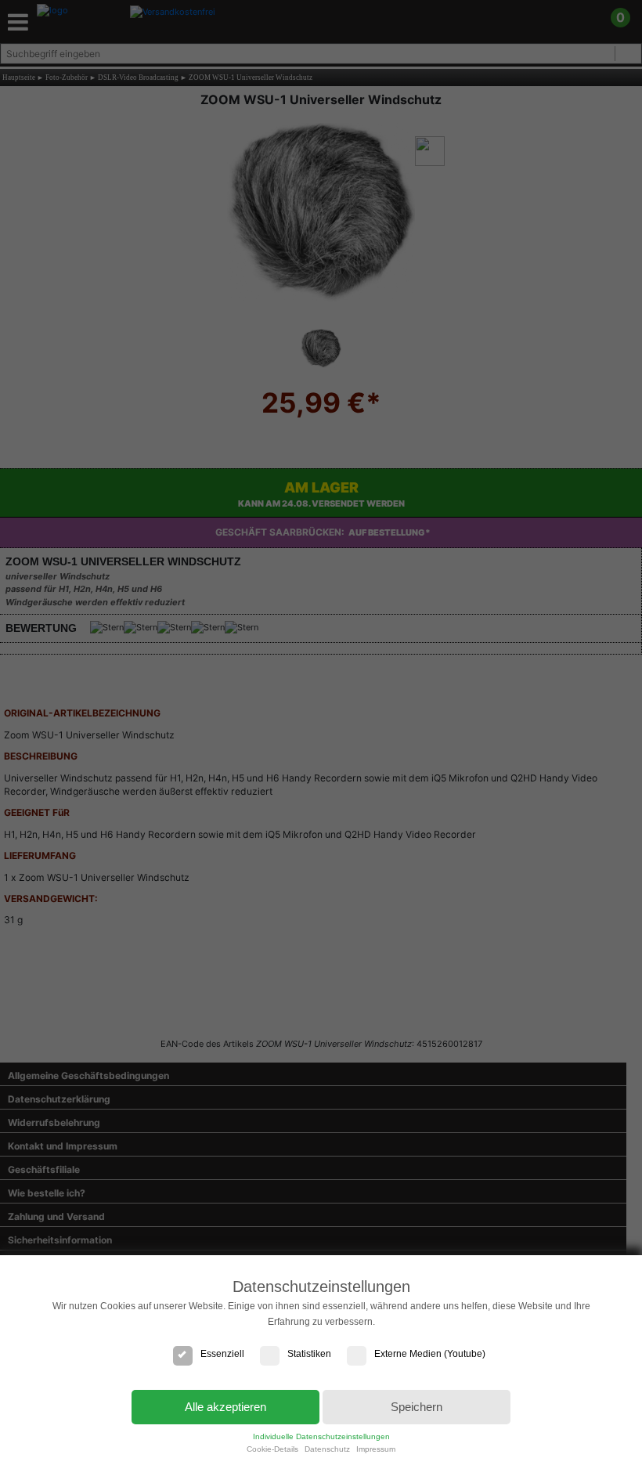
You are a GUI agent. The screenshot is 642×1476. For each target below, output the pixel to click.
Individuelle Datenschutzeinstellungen (321, 1436)
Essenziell (222, 1353)
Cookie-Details (272, 1449)
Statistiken (309, 1353)
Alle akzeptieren (225, 1406)
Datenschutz (327, 1449)
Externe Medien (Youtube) (429, 1353)
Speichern (416, 1406)
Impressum (375, 1449)
